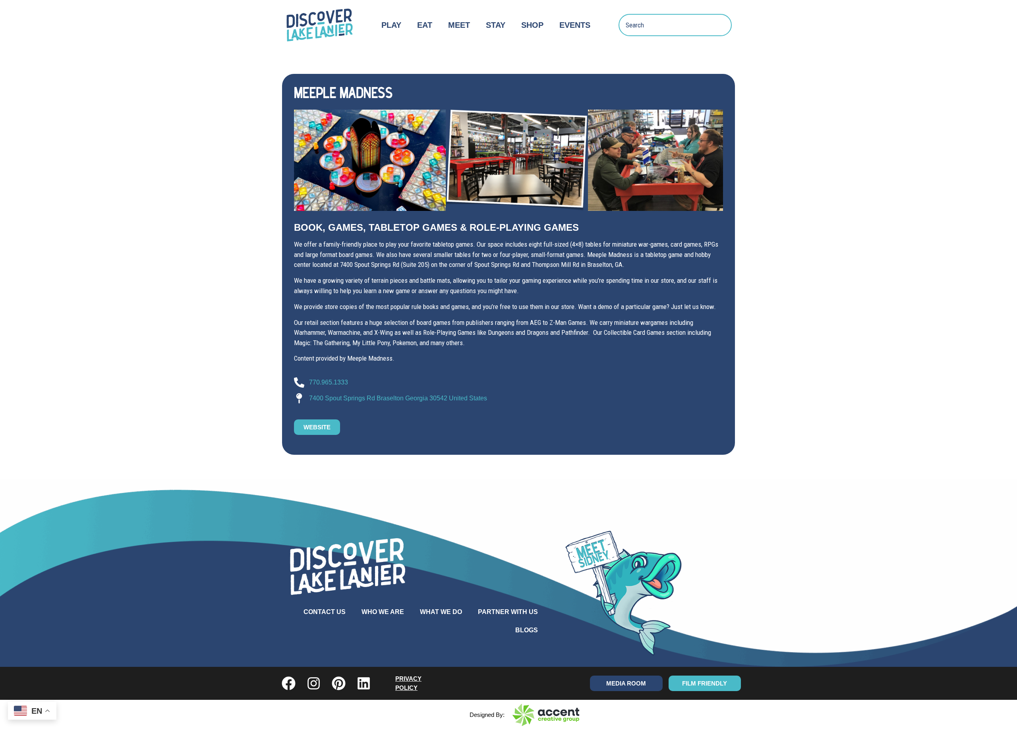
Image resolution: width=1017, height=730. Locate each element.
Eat (424, 25)
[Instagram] (313, 683)
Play (391, 25)
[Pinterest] (338, 683)
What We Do (441, 611)
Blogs (526, 630)
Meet (459, 25)
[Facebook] (288, 683)
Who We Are (383, 611)
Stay (495, 25)
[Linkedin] (363, 683)
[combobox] (675, 25)
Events (574, 25)
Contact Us (325, 611)
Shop (532, 25)
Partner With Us (508, 611)
